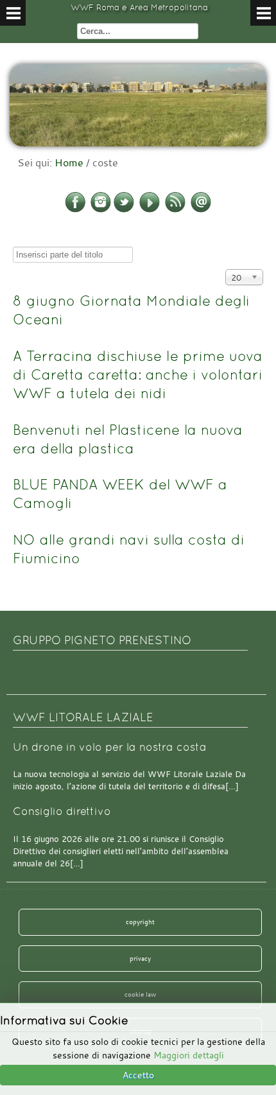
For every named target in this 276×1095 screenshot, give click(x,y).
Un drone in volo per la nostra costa (110, 747)
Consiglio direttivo (62, 811)
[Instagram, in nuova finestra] (100, 210)
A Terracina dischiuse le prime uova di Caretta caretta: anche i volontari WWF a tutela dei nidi (138, 374)
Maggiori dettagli (188, 1055)
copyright (140, 921)
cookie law (140, 994)
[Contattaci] (200, 210)
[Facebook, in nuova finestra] (75, 210)
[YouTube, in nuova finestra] (149, 210)
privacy (140, 958)
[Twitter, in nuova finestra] (123, 210)
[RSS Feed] (175, 210)
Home (69, 162)
